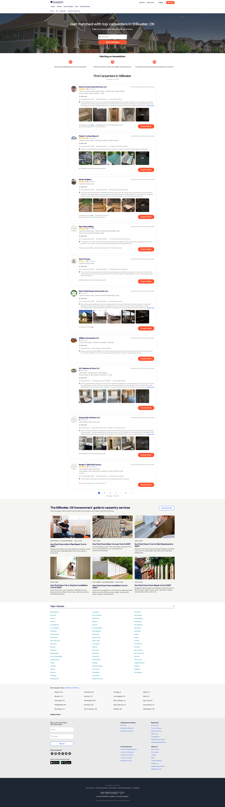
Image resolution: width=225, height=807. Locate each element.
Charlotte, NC (89, 692)
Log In (161, 2)
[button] (85, 114)
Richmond (138, 660)
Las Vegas (95, 644)
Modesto (53, 631)
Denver (53, 647)
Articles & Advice (85, 6)
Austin (136, 634)
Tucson (52, 618)
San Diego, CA (59, 709)
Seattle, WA (118, 709)
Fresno (52, 622)
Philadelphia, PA (60, 705)
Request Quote (146, 126)
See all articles (167, 508)
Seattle (136, 666)
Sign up (62, 744)
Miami (52, 663)
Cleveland (95, 672)
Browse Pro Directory (127, 728)
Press (153, 758)
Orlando (53, 666)
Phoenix (53, 615)
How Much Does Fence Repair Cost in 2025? (153, 585)
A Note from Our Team (158, 739)
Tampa (52, 669)
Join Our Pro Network (127, 752)
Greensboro (96, 660)
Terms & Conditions (123, 796)
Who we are (155, 752)
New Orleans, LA (120, 700)
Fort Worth (138, 644)
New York (95, 650)
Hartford (53, 650)
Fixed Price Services (127, 731)
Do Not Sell (114, 793)
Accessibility (121, 793)
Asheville (95, 653)
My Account (155, 725)
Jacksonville (54, 660)
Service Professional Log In (129, 749)
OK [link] (57, 11)
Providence (138, 625)
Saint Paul (95, 634)
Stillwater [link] (63, 11)
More (76, 6)
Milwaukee (138, 672)
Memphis (137, 628)
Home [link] (52, 11)
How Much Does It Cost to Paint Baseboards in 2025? (154, 545)
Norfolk (136, 656)
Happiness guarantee (157, 766)
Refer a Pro (154, 734)
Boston (94, 622)
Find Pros (123, 725)
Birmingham (54, 612)
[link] (112, 90)
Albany (94, 647)
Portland (137, 612)
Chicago (53, 675)
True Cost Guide (156, 728)
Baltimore (95, 618)
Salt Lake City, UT (120, 705)
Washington (54, 653)
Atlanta (52, 672)
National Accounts (126, 760)
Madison (137, 669)
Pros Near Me (155, 736)
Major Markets (57, 606)
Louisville (95, 612)
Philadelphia (138, 618)
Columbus (95, 675)
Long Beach (54, 625)
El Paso (136, 641)
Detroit (94, 625)
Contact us (154, 763)
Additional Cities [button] (55, 714)
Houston (137, 647)
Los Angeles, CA (119, 696)
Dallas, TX (146, 692)
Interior (53, 6)
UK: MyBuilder (135, 788)
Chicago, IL (118, 692)
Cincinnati (95, 669)
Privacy (102, 793)
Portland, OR (88, 705)
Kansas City (96, 637)
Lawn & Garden (68, 6)
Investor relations (156, 760)
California (107, 793)
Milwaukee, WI (59, 700)
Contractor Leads (126, 758)
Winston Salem (97, 666)
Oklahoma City (97, 679)
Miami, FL (146, 696)
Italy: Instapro (112, 788)
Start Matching (112, 42)
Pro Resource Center (127, 755)
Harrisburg (138, 615)
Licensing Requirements (158, 742)
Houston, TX (88, 696)
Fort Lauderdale (56, 656)
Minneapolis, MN (90, 700)
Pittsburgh (138, 622)
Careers (153, 755)
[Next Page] (131, 493)
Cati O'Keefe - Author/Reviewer (103, 582)
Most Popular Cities (57, 688)
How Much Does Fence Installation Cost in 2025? (109, 586)
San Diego (54, 637)
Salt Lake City (139, 653)
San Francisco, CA (90, 709)
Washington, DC (149, 709)
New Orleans (97, 615)
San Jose (53, 644)
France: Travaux (90, 788)
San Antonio (138, 650)
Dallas (136, 637)
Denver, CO (58, 696)
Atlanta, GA (58, 692)
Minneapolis (96, 631)
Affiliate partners (156, 769)
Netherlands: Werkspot (124, 788)
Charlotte (95, 656)
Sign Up (170, 2)
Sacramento (54, 634)
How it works (155, 749)
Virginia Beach (139, 663)
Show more (150, 105)
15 (126, 493)
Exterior (59, 6)
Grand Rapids (97, 628)
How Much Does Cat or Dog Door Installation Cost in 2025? (69, 586)
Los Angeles (54, 628)
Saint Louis (96, 641)
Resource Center (156, 731)
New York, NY (148, 700)
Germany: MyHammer (102, 788)
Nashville (137, 631)
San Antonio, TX (148, 705)
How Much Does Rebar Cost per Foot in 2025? (111, 544)
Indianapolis (54, 679)
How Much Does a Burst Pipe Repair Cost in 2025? (68, 545)
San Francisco (55, 641)
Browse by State (72, 688)
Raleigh (95, 663)
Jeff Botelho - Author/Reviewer (61, 541)
